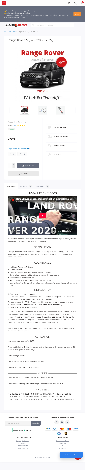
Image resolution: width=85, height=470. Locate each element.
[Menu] (4, 3)
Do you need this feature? (17, 148)
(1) (15, 125)
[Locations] (69, 3)
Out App (22, 154)
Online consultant (71, 455)
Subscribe (35, 423)
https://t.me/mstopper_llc (62, 422)
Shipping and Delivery (60, 136)
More (23, 17)
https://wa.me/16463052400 (56, 422)
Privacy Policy (22, 443)
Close (77, 14)
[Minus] (14, 167)
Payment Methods (59, 127)
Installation (57, 154)
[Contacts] (75, 3)
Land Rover (11, 31)
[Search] (33, 25)
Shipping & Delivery (22, 441)
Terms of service (22, 448)
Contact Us (62, 448)
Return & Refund (59, 145)
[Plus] (14, 164)
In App (12, 154)
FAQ (62, 446)
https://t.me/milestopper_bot (67, 422)
